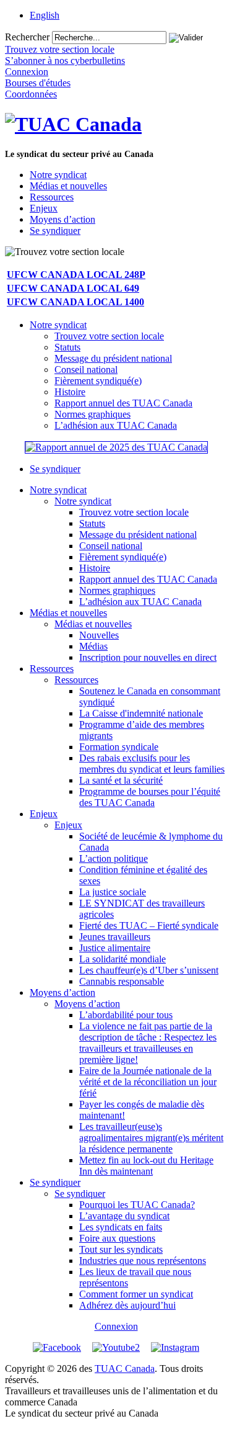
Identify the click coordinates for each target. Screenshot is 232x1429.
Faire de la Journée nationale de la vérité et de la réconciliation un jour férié (148, 1081)
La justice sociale (112, 892)
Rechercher (27, 37)
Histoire (69, 392)
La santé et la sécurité (121, 780)
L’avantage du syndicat (124, 1216)
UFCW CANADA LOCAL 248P (76, 274)
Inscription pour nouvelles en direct (148, 657)
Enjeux (44, 208)
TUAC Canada (125, 1368)
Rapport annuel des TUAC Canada (123, 403)
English (44, 15)
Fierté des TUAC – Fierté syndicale (148, 925)
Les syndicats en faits (120, 1227)
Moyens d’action (62, 219)
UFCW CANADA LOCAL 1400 (75, 302)
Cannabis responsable (121, 981)
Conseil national (86, 369)
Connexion (116, 1326)
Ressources (52, 197)
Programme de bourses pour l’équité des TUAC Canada (149, 797)
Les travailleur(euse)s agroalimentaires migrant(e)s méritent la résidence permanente (151, 1137)
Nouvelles (99, 635)
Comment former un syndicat (136, 1294)
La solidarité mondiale (122, 959)
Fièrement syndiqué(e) (98, 380)
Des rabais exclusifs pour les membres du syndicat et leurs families (152, 763)
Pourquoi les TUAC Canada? (137, 1204)
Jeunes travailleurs (114, 936)
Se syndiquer (55, 230)
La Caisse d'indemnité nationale (141, 713)
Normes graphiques (92, 414)
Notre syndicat (58, 174)
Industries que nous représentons (142, 1260)
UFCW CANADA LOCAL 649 (73, 288)
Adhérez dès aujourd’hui (127, 1305)
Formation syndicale (118, 746)
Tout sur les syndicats (121, 1249)
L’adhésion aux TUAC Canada (115, 425)
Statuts (67, 347)
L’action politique (113, 858)
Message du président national (113, 358)
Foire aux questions (117, 1238)
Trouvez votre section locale (109, 336)
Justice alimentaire (114, 948)
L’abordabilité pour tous (126, 1015)
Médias (93, 646)
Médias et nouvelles (68, 186)
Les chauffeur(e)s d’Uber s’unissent (148, 970)
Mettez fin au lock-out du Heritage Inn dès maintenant (146, 1165)
